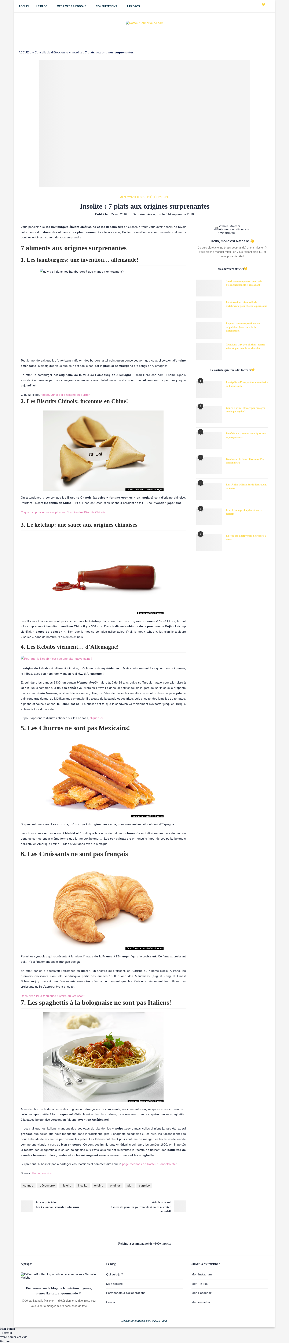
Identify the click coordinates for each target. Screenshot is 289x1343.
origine (98, 1185)
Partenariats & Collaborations (125, 1292)
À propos (133, 6)
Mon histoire (114, 1283)
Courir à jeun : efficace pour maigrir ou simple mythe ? (245, 409)
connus (28, 1185)
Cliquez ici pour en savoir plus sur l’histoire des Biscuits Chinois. (63, 512)
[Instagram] (247, 6)
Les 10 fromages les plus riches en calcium (244, 512)
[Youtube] (251, 6)
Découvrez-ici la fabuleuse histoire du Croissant (52, 996)
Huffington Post (42, 1173)
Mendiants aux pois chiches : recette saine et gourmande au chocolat (245, 346)
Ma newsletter (200, 1302)
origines (115, 1185)
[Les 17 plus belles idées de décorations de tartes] (209, 491)
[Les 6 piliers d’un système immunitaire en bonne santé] (209, 389)
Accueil (24, 6)
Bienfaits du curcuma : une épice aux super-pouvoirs (246, 435)
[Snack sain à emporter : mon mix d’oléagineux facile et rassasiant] (209, 288)
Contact (111, 1302)
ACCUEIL (25, 52)
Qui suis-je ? (114, 1274)
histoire (66, 1185)
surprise (144, 1185)
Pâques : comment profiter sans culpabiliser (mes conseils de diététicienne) (243, 327)
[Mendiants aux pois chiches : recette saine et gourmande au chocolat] (209, 351)
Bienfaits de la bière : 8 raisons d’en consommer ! (245, 461)
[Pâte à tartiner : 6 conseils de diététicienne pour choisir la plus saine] (209, 309)
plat (129, 1185)
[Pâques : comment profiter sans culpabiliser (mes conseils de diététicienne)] (209, 330)
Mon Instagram (201, 1274)
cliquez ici (96, 718)
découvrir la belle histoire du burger (65, 394)
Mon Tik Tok (199, 1283)
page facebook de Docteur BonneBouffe (149, 1164)
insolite (82, 1185)
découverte (47, 1185)
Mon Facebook (201, 1292)
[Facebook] (242, 6)
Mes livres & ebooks (71, 6)
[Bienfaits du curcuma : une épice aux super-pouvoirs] (209, 440)
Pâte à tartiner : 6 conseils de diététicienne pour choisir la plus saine (246, 304)
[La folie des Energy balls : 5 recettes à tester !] (209, 542)
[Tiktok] (256, 6)
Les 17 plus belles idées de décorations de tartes (246, 486)
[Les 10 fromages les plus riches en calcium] (209, 516)
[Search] (268, 6)
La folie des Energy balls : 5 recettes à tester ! (246, 537)
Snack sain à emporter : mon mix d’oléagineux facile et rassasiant (244, 283)
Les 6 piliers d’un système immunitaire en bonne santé (247, 384)
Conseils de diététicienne (51, 52)
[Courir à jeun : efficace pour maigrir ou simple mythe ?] (209, 414)
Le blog (41, 6)
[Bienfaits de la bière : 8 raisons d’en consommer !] (209, 465)
